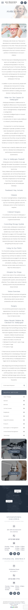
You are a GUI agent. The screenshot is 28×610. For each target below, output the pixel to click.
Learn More (14, 451)
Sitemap (16, 604)
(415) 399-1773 (14, 579)
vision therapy (7, 396)
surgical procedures (9, 420)
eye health (6, 416)
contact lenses (8, 408)
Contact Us (14, 473)
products (6, 423)
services (6, 404)
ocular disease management (11, 431)
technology (6, 435)
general (6, 400)
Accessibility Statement (15, 603)
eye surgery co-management (11, 427)
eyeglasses (6, 412)
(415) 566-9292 (14, 539)
